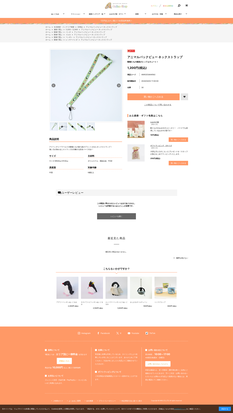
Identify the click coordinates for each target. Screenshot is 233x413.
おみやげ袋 (154, 122)
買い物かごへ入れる (153, 96)
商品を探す (178, 14)
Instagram (86, 333)
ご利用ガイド (58, 401)
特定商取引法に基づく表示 (131, 401)
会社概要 (89, 401)
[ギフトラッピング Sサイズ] (137, 153)
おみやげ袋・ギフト (116, 14)
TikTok (152, 333)
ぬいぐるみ (55, 14)
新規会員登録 (168, 6)
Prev (53, 85)
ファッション (75, 14)
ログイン (154, 6)
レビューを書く (116, 216)
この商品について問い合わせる (157, 104)
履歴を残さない (182, 258)
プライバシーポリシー (107, 401)
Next (119, 85)
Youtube (135, 333)
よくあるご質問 (75, 401)
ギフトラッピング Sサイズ (161, 146)
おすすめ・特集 (157, 14)
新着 (137, 14)
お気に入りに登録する (184, 96)
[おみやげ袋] (137, 129)
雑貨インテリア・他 (96, 14)
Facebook (105, 333)
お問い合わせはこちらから (158, 364)
